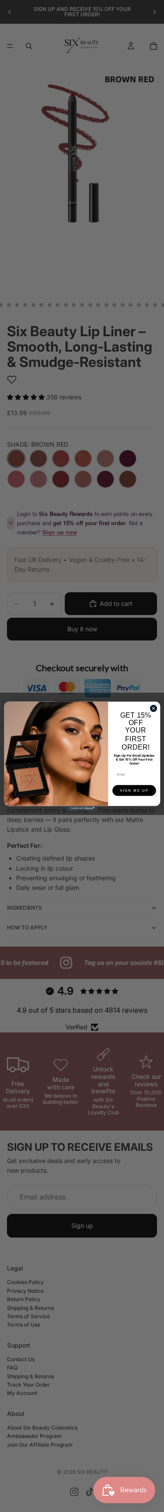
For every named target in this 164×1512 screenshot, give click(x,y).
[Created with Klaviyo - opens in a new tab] (82, 808)
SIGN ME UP (134, 790)
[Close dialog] (153, 708)
